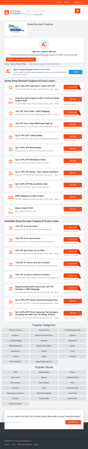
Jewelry (15, 356)
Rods (44, 388)
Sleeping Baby (44, 372)
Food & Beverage (15, 341)
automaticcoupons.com (23, 441)
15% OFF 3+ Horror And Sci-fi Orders (32, 262)
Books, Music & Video (18, 64)
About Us (7, 444)
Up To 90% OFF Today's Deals (28, 135)
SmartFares (72, 393)
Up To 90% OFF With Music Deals (30, 159)
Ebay (40, 14)
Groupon (15, 398)
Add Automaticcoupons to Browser (21, 59)
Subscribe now (73, 422)
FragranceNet (44, 398)
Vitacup (72, 372)
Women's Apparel (15, 330)
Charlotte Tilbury (73, 377)
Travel (72, 351)
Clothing (73, 356)
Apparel (72, 335)
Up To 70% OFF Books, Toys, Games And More (37, 172)
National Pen (72, 398)
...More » (57, 89)
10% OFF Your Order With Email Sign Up (33, 123)
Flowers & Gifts (44, 330)
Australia (44, 341)
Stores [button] (66, 2)
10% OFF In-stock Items (26, 226)
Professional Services (72, 330)
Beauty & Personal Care (43, 335)
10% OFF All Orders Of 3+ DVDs (29, 250)
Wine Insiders (15, 383)
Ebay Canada (44, 383)
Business (15, 335)
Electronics (73, 341)
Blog (13, 444)
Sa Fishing (15, 388)
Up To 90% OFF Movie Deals (28, 147)
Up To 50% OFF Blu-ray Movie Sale (31, 184)
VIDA (15, 372)
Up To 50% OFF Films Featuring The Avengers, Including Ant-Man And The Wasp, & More (37, 313)
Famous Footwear (15, 404)
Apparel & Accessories (44, 362)
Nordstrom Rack (72, 388)
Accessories (15, 351)
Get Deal (73, 99)
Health (72, 346)
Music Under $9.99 (24, 208)
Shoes (44, 356)
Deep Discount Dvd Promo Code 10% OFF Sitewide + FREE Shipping (34, 287)
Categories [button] (76, 2)
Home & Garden (15, 362)
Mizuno (44, 377)
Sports (44, 351)
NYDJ (73, 383)
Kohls (36, 14)
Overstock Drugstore (44, 393)
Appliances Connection (15, 393)
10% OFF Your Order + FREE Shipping (32, 111)
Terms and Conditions (25, 444)
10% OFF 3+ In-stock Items (27, 238)
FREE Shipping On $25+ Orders (29, 196)
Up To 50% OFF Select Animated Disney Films (36, 300)
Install (75, 72)
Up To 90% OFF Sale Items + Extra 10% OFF (35, 86)
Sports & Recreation (44, 346)
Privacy (36, 444)
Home (59, 2)
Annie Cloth (15, 377)
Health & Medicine (15, 346)
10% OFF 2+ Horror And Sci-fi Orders (32, 274)
